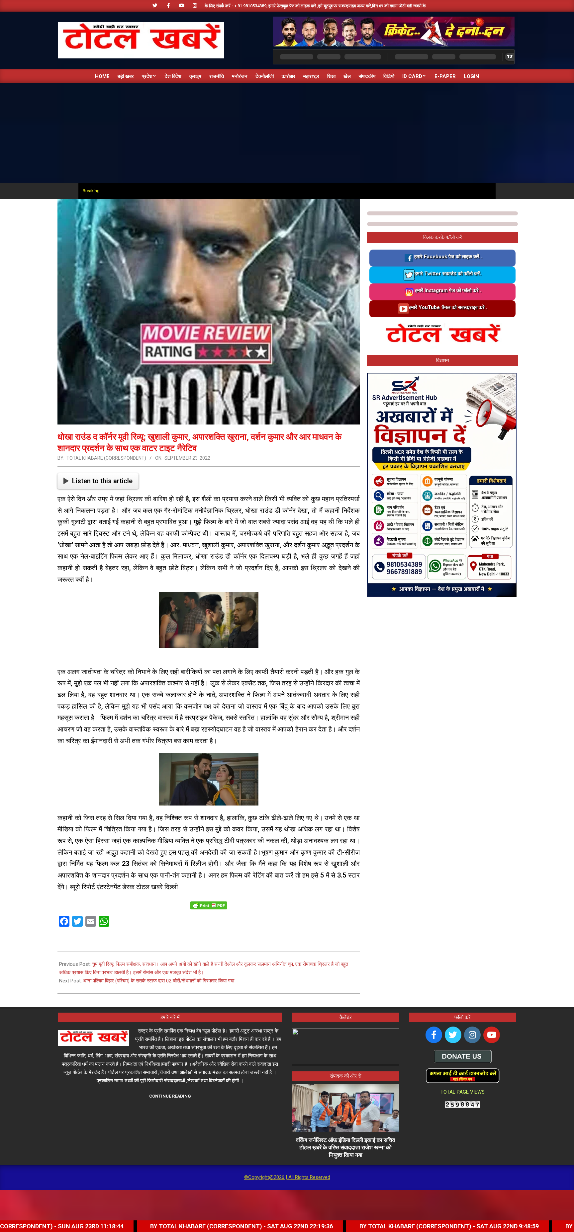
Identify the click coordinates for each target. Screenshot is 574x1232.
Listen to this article (102, 481)
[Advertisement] (287, 133)
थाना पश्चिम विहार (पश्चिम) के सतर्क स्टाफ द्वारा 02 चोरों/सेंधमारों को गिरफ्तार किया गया (158, 981)
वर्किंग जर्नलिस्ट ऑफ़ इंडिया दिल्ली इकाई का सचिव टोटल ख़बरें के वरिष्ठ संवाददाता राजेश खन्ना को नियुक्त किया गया (345, 1147)
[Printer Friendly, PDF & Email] (208, 905)
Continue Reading (170, 1096)
